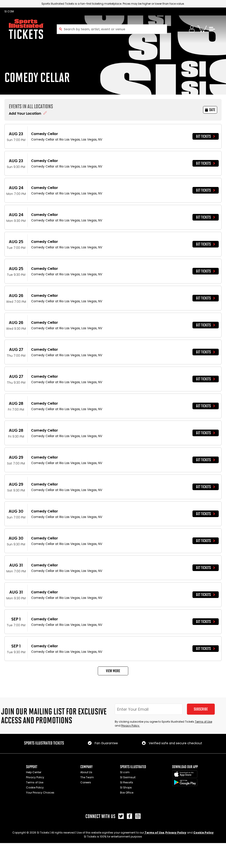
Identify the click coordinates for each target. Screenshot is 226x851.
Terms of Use (203, 721)
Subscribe (201, 709)
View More (113, 671)
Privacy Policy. (130, 725)
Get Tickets (203, 136)
